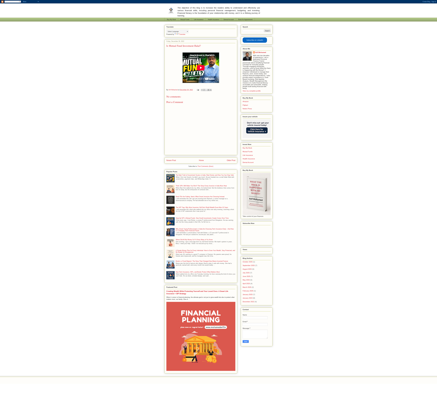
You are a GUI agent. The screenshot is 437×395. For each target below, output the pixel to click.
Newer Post (171, 160)
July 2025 (246, 273)
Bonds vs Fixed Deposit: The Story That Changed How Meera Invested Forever (202, 261)
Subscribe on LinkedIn (254, 40)
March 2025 (247, 287)
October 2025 (248, 262)
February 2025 (248, 291)
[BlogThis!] (204, 90)
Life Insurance (198, 19)
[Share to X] (206, 90)
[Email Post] (197, 90)
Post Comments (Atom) (205, 166)
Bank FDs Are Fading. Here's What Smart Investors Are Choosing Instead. (200, 196)
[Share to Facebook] (208, 90)
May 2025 (246, 280)
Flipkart (245, 105)
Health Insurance (213, 19)
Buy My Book (171, 19)
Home (201, 160)
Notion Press (247, 109)
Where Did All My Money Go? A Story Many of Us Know (194, 239)
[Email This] (202, 90)
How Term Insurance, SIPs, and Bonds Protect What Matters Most (198, 272)
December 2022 (248, 302)
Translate (182, 34)
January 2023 (248, 298)
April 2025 (246, 283)
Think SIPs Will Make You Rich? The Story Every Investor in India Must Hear (201, 186)
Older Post (231, 160)
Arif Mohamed (260, 52)
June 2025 (246, 276)
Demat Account (229, 19)
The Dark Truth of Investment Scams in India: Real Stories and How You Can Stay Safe (205, 175)
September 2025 (249, 265)
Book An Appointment (245, 19)
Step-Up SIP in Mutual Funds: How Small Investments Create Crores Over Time (202, 218)
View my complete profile (252, 91)
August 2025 (247, 269)
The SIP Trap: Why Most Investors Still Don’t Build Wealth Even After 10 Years (202, 207)
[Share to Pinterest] (211, 90)
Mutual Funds (184, 19)
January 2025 (248, 294)
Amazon (246, 101)
